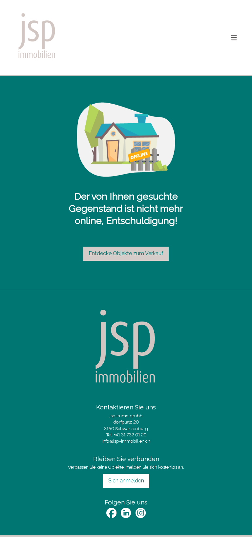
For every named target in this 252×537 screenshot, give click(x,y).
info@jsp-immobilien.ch (126, 441)
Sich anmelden (126, 480)
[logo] (37, 37)
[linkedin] (126, 513)
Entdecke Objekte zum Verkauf (126, 253)
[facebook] (111, 513)
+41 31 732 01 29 (130, 434)
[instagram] (141, 513)
